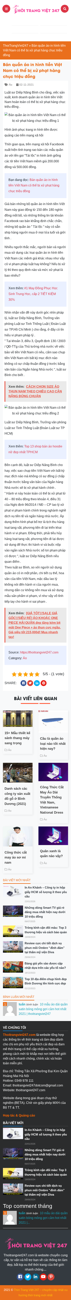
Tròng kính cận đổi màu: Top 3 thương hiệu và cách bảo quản (46, 930)
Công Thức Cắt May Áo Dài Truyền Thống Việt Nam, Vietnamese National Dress (52, 799)
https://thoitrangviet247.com (39, 652)
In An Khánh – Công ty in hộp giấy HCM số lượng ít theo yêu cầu (46, 892)
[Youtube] (43, 1277)
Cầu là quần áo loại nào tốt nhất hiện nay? (53, 744)
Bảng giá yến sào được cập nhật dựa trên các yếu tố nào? (45, 966)
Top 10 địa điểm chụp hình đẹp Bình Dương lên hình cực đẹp (46, 981)
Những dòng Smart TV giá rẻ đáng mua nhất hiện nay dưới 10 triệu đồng (45, 912)
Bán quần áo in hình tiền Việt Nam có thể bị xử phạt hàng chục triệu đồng (33, 185)
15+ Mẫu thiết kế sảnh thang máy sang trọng (17, 738)
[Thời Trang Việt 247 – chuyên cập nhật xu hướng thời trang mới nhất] (35, 8)
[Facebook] (20, 1277)
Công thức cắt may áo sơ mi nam (16, 857)
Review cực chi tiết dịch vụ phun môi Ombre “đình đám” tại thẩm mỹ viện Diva (45, 948)
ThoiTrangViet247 (15, 45)
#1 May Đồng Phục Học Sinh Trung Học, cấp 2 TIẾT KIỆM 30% (33, 293)
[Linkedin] (35, 1277)
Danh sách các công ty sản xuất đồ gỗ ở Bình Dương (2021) (17, 796)
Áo (10, 84)
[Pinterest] (51, 1277)
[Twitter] (27, 1277)
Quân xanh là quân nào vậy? (51, 853)
